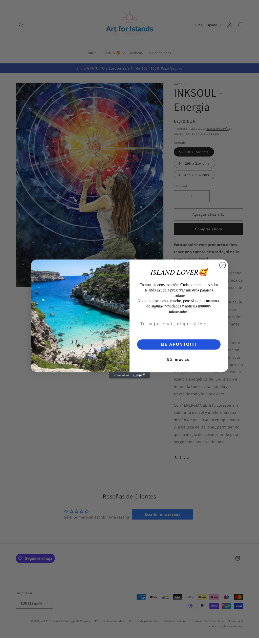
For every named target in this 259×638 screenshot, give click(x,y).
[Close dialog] (223, 265)
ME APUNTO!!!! (179, 344)
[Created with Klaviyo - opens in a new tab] (129, 375)
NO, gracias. (179, 359)
